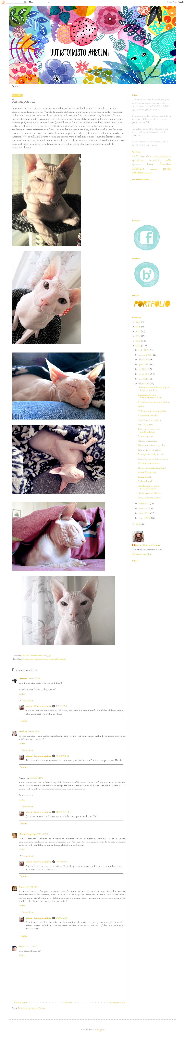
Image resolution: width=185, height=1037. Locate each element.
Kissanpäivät (144, 477)
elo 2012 (142, 369)
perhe (167, 169)
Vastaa (22, 694)
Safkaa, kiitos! (145, 481)
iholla (141, 407)
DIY (135, 156)
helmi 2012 (144, 513)
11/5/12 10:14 (32, 887)
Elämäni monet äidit (148, 463)
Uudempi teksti (20, 1003)
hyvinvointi (136, 165)
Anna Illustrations (147, 472)
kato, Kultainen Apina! (149, 498)
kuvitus (165, 164)
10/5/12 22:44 (62, 756)
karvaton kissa (37, 659)
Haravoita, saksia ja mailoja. (152, 445)
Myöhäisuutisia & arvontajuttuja (154, 402)
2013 (138, 341)
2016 (138, 327)
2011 (138, 524)
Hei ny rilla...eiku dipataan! (152, 468)
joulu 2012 (143, 350)
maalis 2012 (144, 508)
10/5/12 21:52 (36, 778)
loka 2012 (143, 360)
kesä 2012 (143, 379)
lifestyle (138, 169)
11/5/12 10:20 (62, 918)
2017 (138, 322)
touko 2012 (144, 384)
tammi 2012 (144, 518)
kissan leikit (53, 659)
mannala (153, 169)
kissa (46, 659)
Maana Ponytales (27, 834)
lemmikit (62, 659)
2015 (138, 331)
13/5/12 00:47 (31, 946)
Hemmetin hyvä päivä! (149, 450)
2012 (138, 346)
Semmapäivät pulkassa (149, 493)
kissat (150, 164)
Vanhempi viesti (117, 1003)
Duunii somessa (145, 436)
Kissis (21, 946)
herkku (168, 161)
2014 (138, 336)
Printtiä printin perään (149, 420)
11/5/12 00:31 (42, 834)
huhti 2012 (144, 504)
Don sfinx (26, 659)
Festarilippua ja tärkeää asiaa (153, 459)
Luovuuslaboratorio (161, 157)
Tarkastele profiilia (141, 554)
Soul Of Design (145, 425)
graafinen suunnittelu (146, 160)
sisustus (148, 173)
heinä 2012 (144, 374)
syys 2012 (143, 364)
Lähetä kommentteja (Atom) (32, 1008)
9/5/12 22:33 (34, 679)
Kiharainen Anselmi (148, 415)
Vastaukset (27, 701)
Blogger (100, 1030)
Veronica (23, 679)
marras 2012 (144, 355)
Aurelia (22, 887)
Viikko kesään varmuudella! (152, 411)
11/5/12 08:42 (62, 862)
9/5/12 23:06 (62, 706)
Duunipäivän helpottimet (150, 454)
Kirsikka (23, 732)
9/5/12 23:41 (33, 732)
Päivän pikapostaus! (147, 441)
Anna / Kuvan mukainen (38, 706)
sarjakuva (138, 172)
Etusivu (15, 86)
